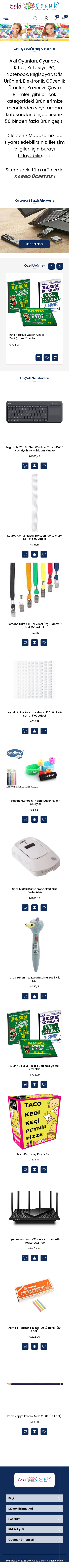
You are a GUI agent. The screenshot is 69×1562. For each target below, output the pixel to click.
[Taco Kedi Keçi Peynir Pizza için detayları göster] (34, 1121)
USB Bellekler (34, 244)
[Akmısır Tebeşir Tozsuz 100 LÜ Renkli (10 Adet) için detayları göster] (34, 1295)
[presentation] (51, 266)
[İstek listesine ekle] (47, 357)
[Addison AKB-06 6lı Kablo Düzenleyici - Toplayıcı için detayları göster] (34, 768)
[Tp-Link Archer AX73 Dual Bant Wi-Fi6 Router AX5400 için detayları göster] (34, 1206)
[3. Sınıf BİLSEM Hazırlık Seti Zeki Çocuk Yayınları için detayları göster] (34, 301)
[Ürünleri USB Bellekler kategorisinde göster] (34, 230)
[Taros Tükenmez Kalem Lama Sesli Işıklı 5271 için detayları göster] (34, 944)
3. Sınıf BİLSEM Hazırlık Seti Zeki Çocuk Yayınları (26, 336)
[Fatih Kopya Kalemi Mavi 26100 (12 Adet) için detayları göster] (34, 1383)
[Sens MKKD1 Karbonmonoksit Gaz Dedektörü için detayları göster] (34, 856)
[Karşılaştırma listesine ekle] (39, 357)
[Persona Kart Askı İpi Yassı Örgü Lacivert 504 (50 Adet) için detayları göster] (34, 591)
